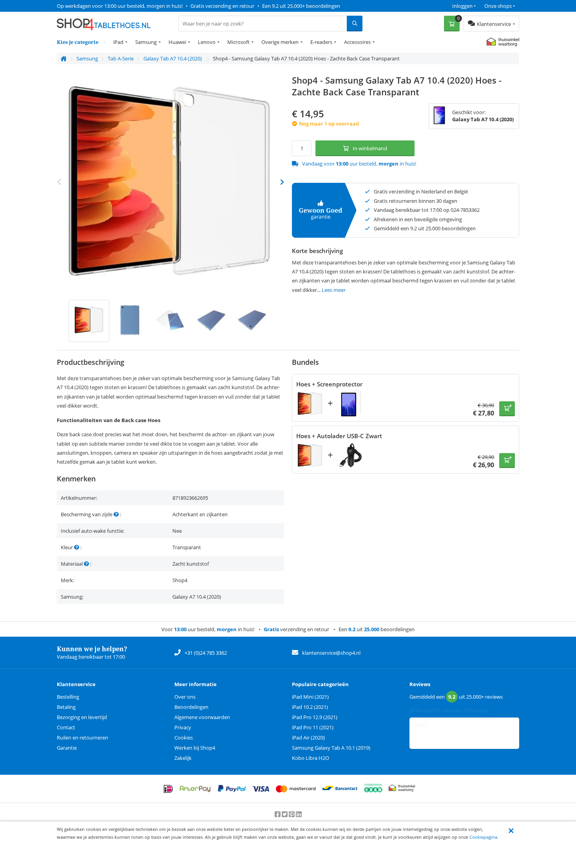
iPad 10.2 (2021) (310, 706)
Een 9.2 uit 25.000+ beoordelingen (301, 5)
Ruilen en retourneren (82, 737)
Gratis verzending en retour (222, 5)
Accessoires (357, 42)
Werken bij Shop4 (194, 747)
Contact (66, 727)
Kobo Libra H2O (310, 757)
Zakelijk (183, 757)
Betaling (66, 706)
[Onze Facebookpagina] (278, 814)
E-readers (321, 42)
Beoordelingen (191, 706)
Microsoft (238, 42)
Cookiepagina (483, 837)
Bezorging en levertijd (82, 717)
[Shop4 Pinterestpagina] (292, 814)
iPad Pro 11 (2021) (312, 727)
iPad (118, 42)
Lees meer (334, 289)
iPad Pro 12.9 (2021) (314, 717)
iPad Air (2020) (308, 737)
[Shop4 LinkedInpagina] (299, 814)
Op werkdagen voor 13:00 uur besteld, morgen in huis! (120, 5)
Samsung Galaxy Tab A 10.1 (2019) (331, 747)
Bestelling (68, 696)
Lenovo (207, 42)
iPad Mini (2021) (310, 696)
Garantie (67, 747)
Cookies (183, 737)
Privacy (182, 727)
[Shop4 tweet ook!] (285, 814)
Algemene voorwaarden (202, 717)
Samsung (146, 42)
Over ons (185, 696)
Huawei (177, 42)
